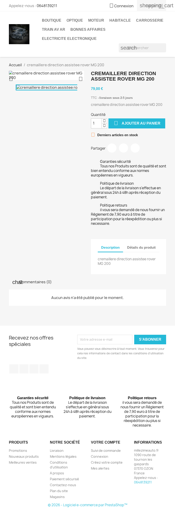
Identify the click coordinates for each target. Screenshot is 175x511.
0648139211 (47, 5)
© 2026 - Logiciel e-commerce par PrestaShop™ (87, 505)
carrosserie (149, 20)
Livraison (57, 450)
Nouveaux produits (24, 456)
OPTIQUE (75, 20)
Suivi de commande (106, 450)
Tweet (123, 148)
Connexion (99, 456)
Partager (111, 148)
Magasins (57, 497)
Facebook (13, 368)
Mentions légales (63, 456)
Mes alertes (100, 468)
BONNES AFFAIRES (88, 29)
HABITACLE (120, 20)
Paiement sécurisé (64, 479)
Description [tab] (110, 247)
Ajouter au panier (137, 123)
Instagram (44, 368)
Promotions (18, 450)
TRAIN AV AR (53, 29)
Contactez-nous (63, 485)
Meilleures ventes (23, 462)
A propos (57, 473)
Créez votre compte (107, 462)
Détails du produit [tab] (141, 247)
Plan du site (59, 491)
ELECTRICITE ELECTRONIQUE (69, 39)
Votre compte (105, 442)
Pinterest (135, 148)
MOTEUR (96, 20)
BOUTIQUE (51, 20)
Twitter (23, 368)
